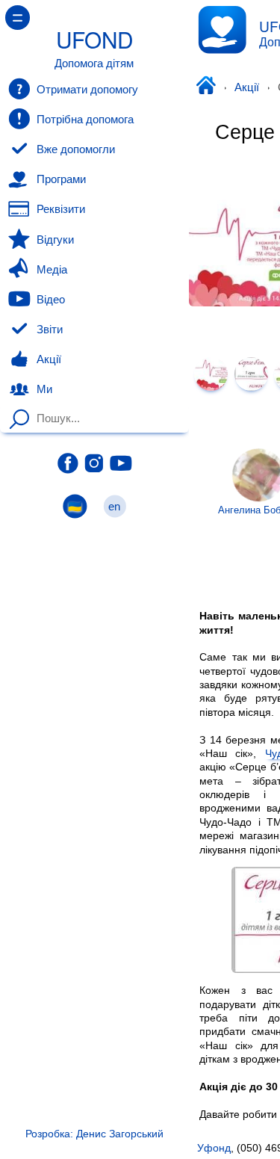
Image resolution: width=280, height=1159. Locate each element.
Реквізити (61, 209)
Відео (51, 300)
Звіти (50, 330)
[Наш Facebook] (68, 463)
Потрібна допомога (85, 120)
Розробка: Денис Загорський (94, 1134)
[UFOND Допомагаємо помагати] (222, 29)
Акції (246, 87)
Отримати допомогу (87, 90)
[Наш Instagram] (95, 463)
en (115, 507)
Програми (61, 179)
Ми (44, 389)
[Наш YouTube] (121, 463)
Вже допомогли (76, 149)
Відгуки (55, 240)
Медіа (52, 270)
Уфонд (205, 87)
